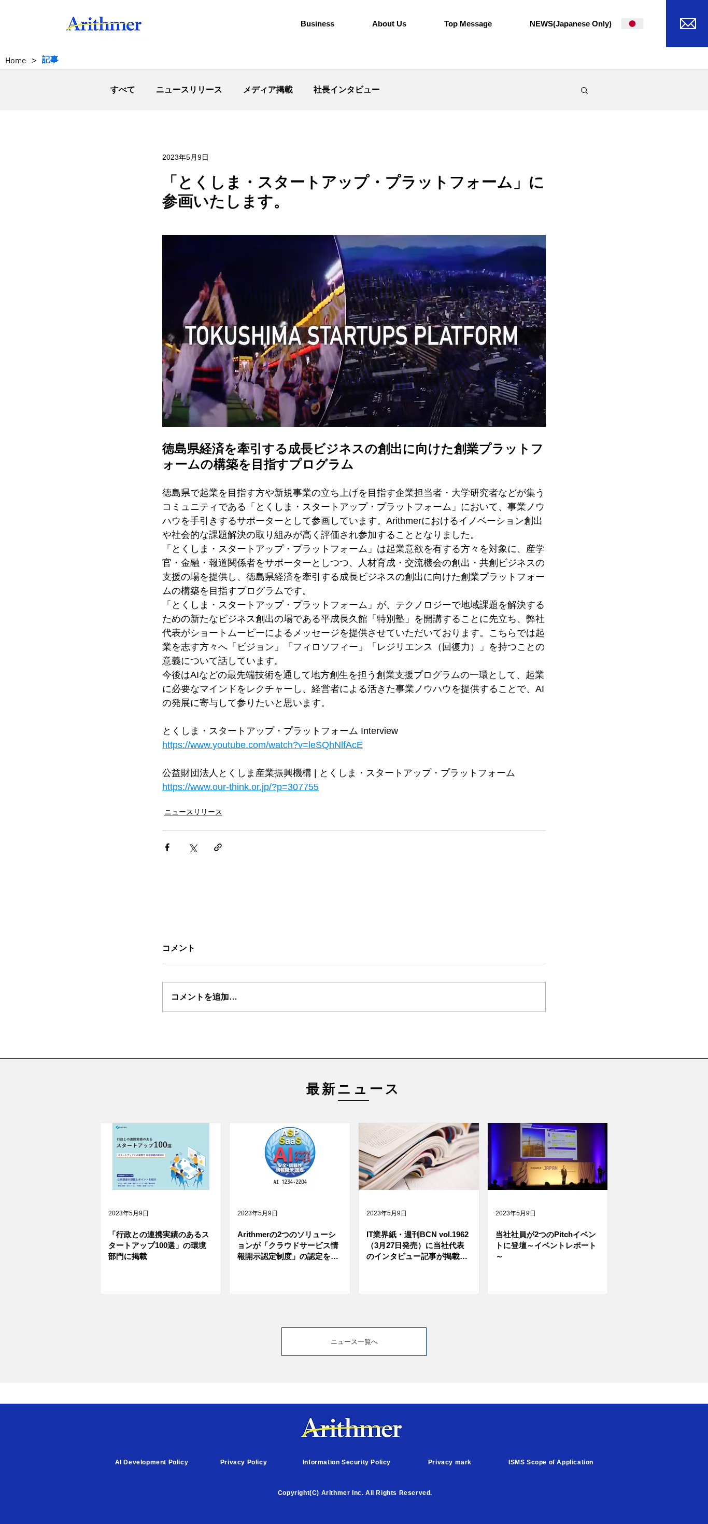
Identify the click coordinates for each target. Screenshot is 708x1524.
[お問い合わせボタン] (687, 22)
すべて (122, 89)
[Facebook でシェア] (167, 847)
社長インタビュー (347, 89)
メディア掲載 (268, 89)
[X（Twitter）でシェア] (192, 847)
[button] (328, 23)
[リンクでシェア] (218, 847)
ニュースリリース (189, 89)
